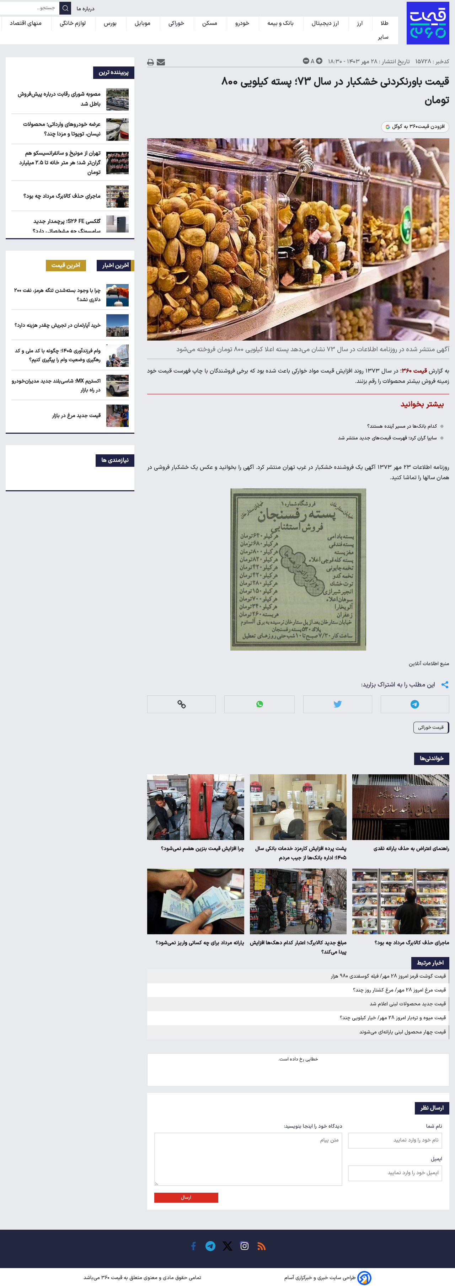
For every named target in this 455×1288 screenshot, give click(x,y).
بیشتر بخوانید (422, 404)
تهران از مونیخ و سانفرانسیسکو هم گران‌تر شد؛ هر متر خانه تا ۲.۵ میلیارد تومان (60, 163)
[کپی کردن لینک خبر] (181, 704)
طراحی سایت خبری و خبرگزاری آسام (320, 1278)
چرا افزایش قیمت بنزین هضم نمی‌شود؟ (202, 849)
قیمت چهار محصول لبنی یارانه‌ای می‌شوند (402, 1032)
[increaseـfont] (319, 60)
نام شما (434, 1126)
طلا (385, 23)
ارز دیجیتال (326, 23)
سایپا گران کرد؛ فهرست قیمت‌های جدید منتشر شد (387, 438)
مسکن (210, 23)
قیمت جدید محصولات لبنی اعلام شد (408, 1004)
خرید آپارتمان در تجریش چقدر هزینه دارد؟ (58, 325)
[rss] (261, 1246)
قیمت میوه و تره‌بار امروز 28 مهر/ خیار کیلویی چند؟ (393, 1018)
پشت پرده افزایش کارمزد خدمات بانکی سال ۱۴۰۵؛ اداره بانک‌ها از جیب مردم (301, 853)
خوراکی (177, 23)
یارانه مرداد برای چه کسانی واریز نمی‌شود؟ (200, 943)
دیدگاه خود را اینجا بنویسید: (313, 1126)
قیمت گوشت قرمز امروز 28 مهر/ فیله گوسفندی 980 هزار (388, 976)
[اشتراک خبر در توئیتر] (337, 704)
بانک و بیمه (281, 23)
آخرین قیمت (66, 265)
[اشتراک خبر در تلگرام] (415, 704)
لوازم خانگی (73, 23)
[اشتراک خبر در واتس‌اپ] (260, 704)
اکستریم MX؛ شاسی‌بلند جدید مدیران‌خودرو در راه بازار (56, 386)
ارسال (186, 1197)
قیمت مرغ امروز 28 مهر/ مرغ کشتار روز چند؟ (399, 990)
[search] (65, 8)
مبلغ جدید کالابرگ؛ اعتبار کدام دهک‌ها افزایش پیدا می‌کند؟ (298, 947)
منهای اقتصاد (26, 23)
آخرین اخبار (115, 265)
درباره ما (86, 9)
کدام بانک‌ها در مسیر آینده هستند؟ (402, 426)
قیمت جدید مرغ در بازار (76, 415)
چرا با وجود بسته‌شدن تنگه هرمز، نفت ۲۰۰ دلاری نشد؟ (57, 295)
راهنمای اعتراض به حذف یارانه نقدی (411, 849)
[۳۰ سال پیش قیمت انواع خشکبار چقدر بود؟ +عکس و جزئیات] (298, 569)
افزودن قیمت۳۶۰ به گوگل (418, 126)
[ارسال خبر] (161, 62)
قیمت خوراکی (431, 727)
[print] (150, 62)
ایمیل (436, 1159)
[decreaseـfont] (306, 60)
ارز (360, 23)
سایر (384, 37)
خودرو (243, 23)
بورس (111, 23)
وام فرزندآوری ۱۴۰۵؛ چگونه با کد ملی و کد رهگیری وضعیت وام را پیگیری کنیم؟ (58, 355)
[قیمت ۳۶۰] (428, 23)
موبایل (143, 23)
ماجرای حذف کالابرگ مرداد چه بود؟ (412, 943)
